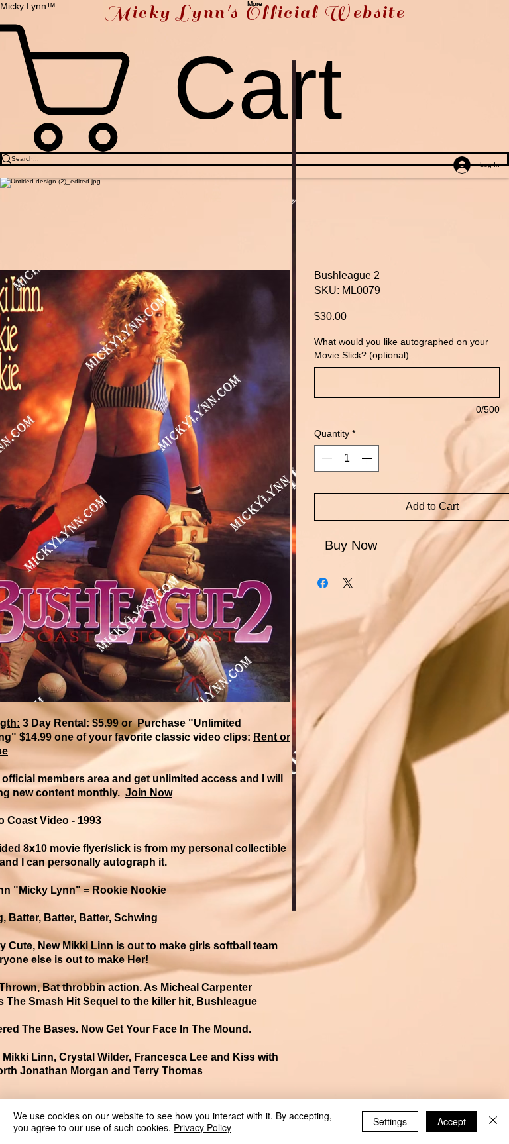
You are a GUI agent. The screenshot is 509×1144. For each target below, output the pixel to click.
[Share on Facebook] (323, 583)
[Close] (493, 1121)
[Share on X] (348, 583)
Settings (390, 1121)
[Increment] (368, 458)
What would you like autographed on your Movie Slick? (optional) (401, 348)
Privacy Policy (202, 1127)
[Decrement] (325, 458)
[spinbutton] (347, 458)
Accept (451, 1121)
